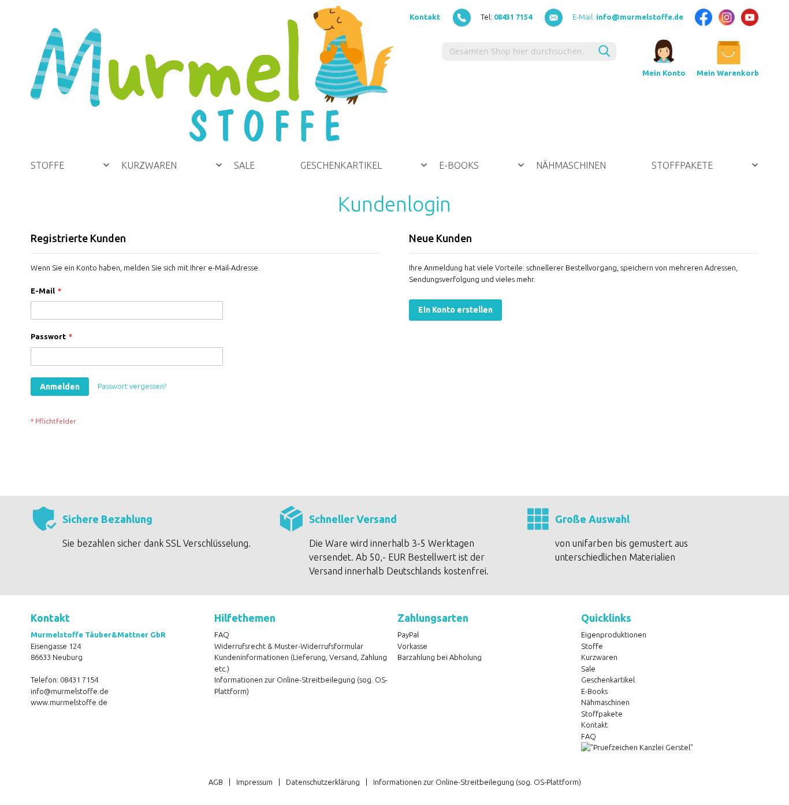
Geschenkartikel (608, 680)
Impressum (254, 782)
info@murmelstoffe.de (70, 691)
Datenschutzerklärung (323, 782)
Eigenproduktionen (613, 634)
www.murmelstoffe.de (69, 702)
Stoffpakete (602, 714)
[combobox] (517, 51)
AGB (216, 782)
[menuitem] (70, 165)
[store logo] (212, 74)
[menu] (394, 165)
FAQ (221, 634)
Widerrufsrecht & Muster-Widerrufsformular (288, 646)
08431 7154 (79, 680)
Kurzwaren (599, 657)
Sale (588, 669)
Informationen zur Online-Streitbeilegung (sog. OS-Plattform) (477, 782)
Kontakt (425, 17)
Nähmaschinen (605, 702)
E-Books (594, 691)
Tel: (506, 17)
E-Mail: (627, 17)
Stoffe (592, 646)
